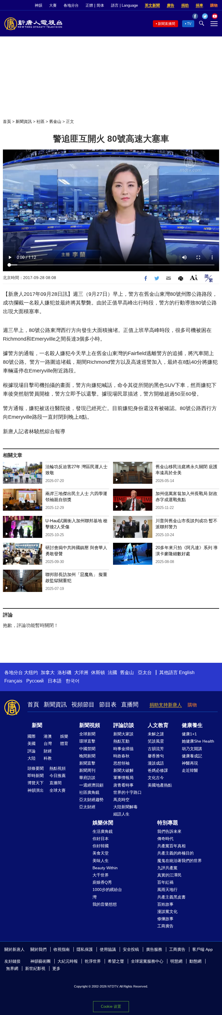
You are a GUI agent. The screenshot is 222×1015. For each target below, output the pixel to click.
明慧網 (176, 961)
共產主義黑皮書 (171, 897)
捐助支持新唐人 (165, 704)
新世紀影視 (35, 968)
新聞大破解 (123, 770)
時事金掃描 (123, 748)
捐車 (199, 5)
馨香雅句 (156, 756)
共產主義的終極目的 (175, 853)
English (187, 672)
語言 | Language (124, 5)
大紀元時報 (68, 961)
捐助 (185, 5)
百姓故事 (165, 904)
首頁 (7, 121)
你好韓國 (100, 846)
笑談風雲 (156, 741)
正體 (89, 5)
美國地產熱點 (160, 785)
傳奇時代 (165, 838)
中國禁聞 (87, 748)
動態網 (195, 961)
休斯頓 (98, 672)
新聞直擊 (87, 763)
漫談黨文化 (167, 911)
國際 (31, 736)
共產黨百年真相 (171, 846)
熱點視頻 (57, 768)
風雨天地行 (167, 889)
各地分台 (71, 5)
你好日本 (100, 838)
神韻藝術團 (40, 961)
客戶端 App (202, 949)
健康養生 (192, 725)
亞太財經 (87, 806)
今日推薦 (57, 775)
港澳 (48, 736)
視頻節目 (83, 704)
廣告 (170, 5)
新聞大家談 (123, 734)
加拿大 (48, 672)
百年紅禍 (165, 882)
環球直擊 (87, 741)
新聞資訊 (24, 121)
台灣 (48, 743)
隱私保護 (85, 949)
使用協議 (108, 949)
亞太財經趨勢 (91, 799)
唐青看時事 (123, 785)
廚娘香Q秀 (102, 882)
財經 (48, 751)
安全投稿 (131, 949)
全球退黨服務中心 (147, 961)
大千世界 (100, 875)
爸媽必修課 (158, 770)
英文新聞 (152, 5)
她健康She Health (198, 741)
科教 (48, 758)
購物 (214, 5)
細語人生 (121, 814)
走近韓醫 (190, 770)
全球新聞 (87, 734)
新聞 (37, 725)
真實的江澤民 (169, 875)
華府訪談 (87, 777)
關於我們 (38, 949)
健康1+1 (189, 734)
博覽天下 (35, 782)
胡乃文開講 (192, 748)
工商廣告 (165, 926)
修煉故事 (165, 918)
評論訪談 (123, 725)
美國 (31, 743)
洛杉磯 (64, 672)
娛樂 (64, 736)
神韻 (38, 5)
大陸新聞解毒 (125, 806)
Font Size (194, 277)
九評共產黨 (167, 867)
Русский (35, 680)
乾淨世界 (93, 961)
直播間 (129, 704)
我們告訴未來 (169, 831)
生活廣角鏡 (102, 831)
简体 (100, 5)
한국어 (72, 680)
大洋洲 (81, 672)
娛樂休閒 (102, 823)
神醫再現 (190, 763)
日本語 (55, 680)
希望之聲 (116, 961)
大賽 (53, 5)
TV (189, 24)
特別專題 (167, 823)
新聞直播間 (166, 24)
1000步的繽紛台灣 (107, 893)
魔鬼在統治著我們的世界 (179, 860)
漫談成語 (156, 763)
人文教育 (158, 725)
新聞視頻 (89, 725)
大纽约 (31, 672)
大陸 (31, 758)
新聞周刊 (87, 770)
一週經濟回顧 (91, 785)
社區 (40, 121)
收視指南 (61, 949)
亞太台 (145, 672)
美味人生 (100, 860)
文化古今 (156, 777)
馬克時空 (121, 799)
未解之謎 (156, 734)
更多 (56, 968)
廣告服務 (154, 949)
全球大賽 (57, 790)
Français (13, 680)
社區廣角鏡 (89, 792)
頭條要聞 (35, 768)
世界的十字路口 (127, 792)
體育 (64, 743)
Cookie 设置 (111, 1006)
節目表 (107, 704)
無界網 (12, 968)
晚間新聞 (87, 756)
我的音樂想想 (104, 904)
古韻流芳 (156, 748)
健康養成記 (192, 756)
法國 (112, 672)
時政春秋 (121, 756)
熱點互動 (121, 741)
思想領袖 (121, 763)
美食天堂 (100, 853)
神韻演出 (35, 790)
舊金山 (55, 121)
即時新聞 (35, 775)
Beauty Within (105, 867)
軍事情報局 (123, 777)
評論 (31, 751)
